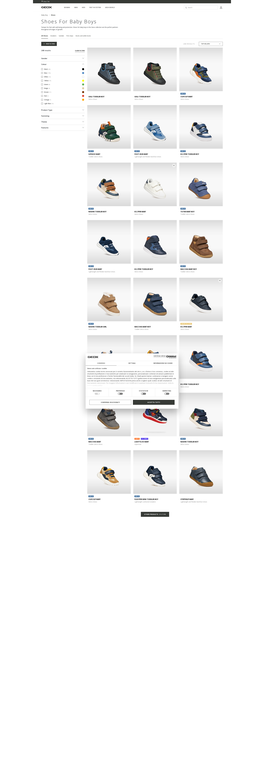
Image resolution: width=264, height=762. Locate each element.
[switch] (120, 394)
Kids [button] (83, 7)
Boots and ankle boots (83, 36)
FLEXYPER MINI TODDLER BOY (146, 499)
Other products (155, 514)
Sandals (61, 36)
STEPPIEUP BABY (187, 499)
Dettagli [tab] (132, 363)
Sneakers (53, 36)
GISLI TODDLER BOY (96, 96)
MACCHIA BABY (94, 442)
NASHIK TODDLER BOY (97, 212)
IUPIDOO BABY (94, 154)
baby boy (44, 15)
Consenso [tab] (101, 363)
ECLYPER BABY (140, 212)
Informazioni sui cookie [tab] (163, 363)
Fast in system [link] (95, 7)
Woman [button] (67, 7)
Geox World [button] (110, 7)
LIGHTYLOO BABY (141, 442)
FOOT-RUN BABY (141, 154)
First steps (69, 36)
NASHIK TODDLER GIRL (97, 327)
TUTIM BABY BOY (187, 212)
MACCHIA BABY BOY (188, 269)
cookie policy (97, 385)
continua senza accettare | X (165, 356)
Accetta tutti (153, 402)
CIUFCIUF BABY (186, 96)
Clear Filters (80, 51)
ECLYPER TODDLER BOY (189, 154)
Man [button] (76, 7)
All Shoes (44, 36)
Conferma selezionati (110, 402)
